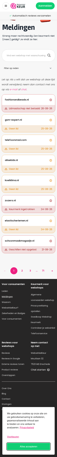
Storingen (7, 404)
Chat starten (38, 369)
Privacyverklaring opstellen (39, 308)
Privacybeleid (27, 427)
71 (43, 270)
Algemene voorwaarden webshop (42, 297)
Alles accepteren (28, 446)
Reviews (6, 353)
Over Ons (6, 388)
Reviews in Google (11, 358)
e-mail (14, 89)
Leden (5, 291)
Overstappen (8, 375)
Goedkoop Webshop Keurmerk (41, 319)
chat (24, 89)
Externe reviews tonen (13, 364)
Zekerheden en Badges (13, 313)
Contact (6, 398)
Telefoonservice (39, 333)
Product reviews (10, 369)
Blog (4, 393)
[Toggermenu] (5, 5)
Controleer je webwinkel (43, 327)
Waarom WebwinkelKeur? (10, 305)
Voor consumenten (12, 318)
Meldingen (7, 296)
